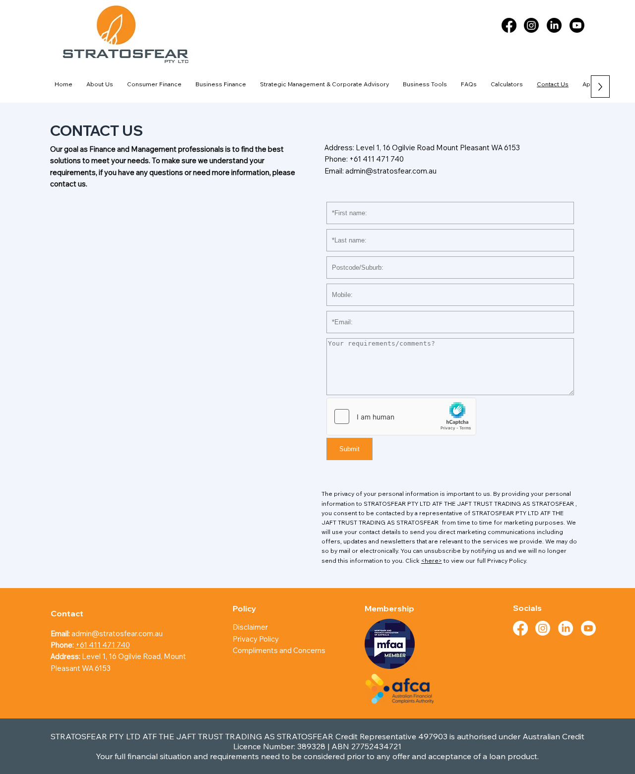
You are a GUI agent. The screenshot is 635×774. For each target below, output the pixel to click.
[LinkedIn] (554, 25)
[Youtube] (577, 25)
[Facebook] (509, 25)
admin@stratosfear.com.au (391, 171)
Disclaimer (250, 627)
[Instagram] (531, 25)
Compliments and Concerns (279, 650)
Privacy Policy (256, 639)
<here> (431, 560)
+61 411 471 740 (376, 159)
